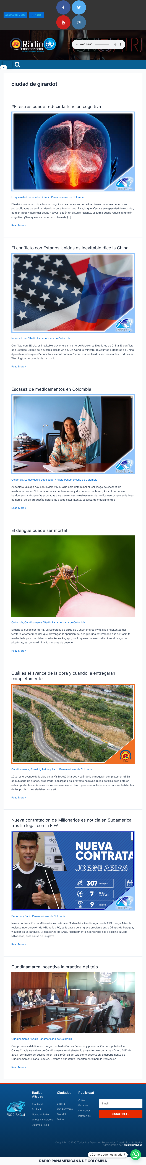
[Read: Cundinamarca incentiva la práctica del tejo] (73, 1002)
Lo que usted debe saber (26, 197)
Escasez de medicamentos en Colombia (51, 389)
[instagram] (79, 22)
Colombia (17, 479)
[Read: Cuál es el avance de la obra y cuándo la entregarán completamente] (73, 723)
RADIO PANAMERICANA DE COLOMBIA (73, 1161)
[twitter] (79, 7)
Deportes (16, 916)
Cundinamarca (33, 622)
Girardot (35, 769)
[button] (135, 1154)
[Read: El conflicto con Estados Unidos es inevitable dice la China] (73, 292)
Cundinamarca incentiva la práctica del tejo (54, 966)
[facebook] (63, 7)
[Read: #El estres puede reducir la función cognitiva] (73, 151)
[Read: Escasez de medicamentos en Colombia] (73, 433)
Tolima (45, 769)
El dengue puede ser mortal (39, 530)
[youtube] (63, 22)
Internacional (19, 338)
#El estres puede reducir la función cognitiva (56, 106)
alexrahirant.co (133, 1144)
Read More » (19, 225)
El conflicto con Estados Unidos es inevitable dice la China (69, 247)
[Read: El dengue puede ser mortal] (73, 576)
